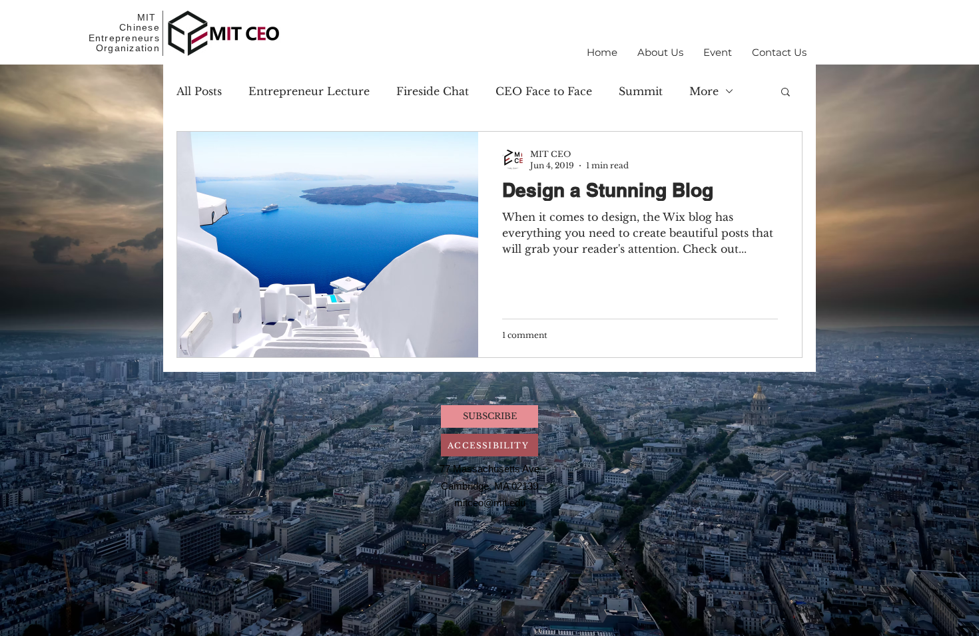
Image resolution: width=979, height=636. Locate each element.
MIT (148, 17)
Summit (641, 91)
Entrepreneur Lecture (309, 91)
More (704, 91)
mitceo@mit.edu (489, 502)
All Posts (199, 91)
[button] (660, 52)
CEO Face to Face (543, 91)
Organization (128, 48)
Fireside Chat (432, 91)
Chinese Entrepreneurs (124, 32)
